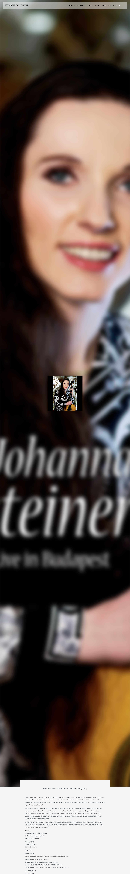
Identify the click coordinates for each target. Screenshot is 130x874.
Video (97, 5)
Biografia (81, 5)
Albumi (90, 5)
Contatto (113, 5)
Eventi (71, 5)
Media (104, 5)
